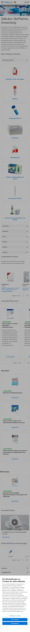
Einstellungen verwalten (15, 615)
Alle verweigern (15, 619)
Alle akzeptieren (15, 623)
